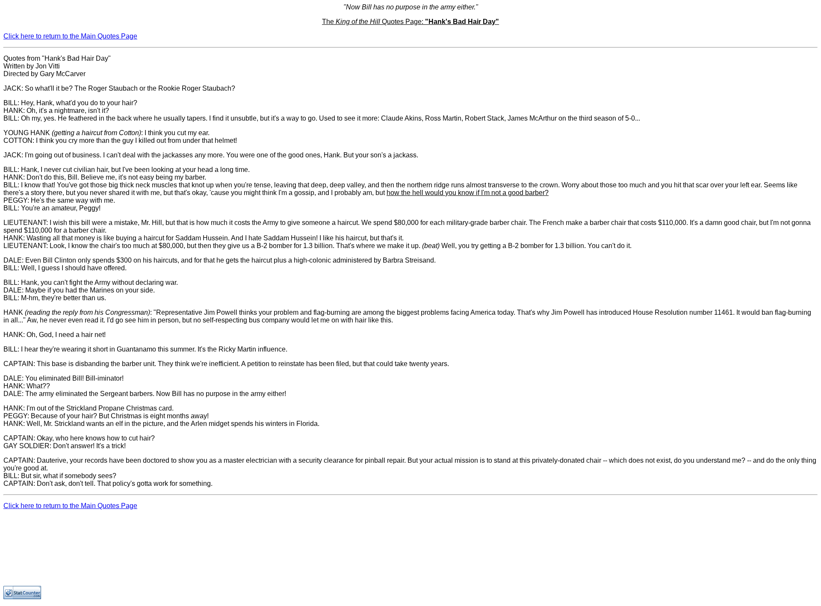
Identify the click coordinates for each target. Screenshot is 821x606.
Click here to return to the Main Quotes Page (70, 36)
